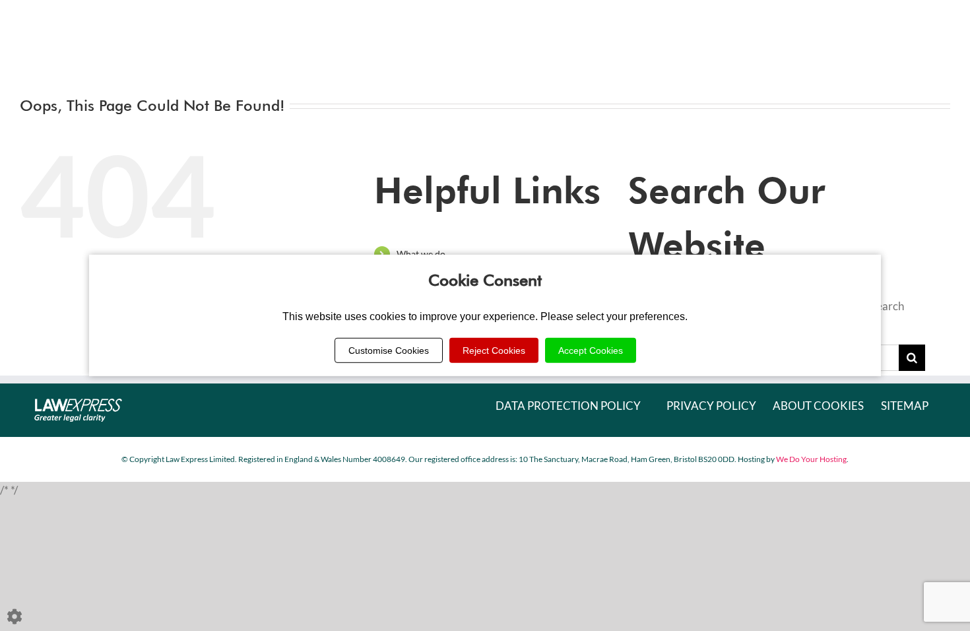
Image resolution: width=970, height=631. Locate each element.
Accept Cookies (590, 350)
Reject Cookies (494, 350)
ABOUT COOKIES (818, 406)
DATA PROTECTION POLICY (568, 406)
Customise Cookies (388, 350)
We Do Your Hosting (811, 459)
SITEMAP (904, 406)
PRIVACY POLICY (711, 406)
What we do (421, 253)
